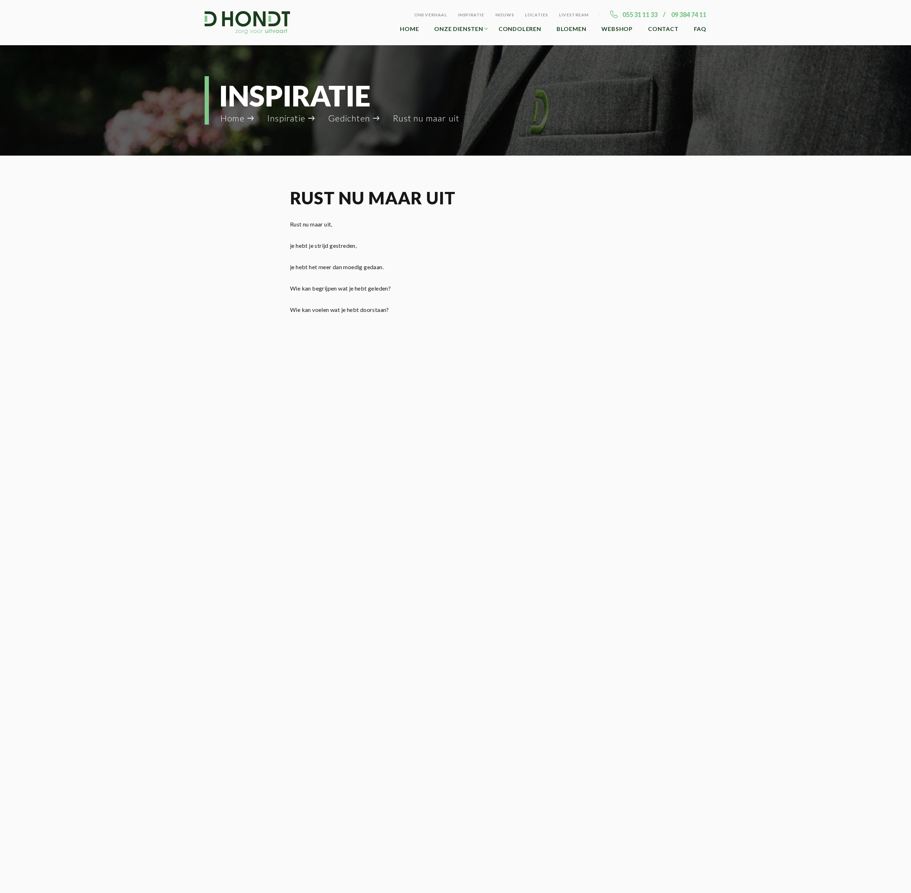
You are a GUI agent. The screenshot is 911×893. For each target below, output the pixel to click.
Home (409, 28)
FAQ (700, 28)
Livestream (574, 14)
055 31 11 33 (640, 15)
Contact (663, 28)
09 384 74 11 (688, 15)
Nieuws (504, 14)
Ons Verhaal (430, 14)
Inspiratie (471, 14)
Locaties (536, 14)
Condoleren (520, 28)
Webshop (617, 28)
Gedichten (349, 118)
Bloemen (571, 28)
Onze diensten (458, 28)
